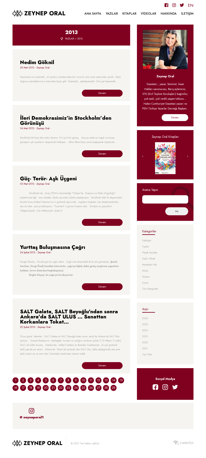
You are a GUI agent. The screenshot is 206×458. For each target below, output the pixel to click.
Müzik (145, 270)
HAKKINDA (169, 13)
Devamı (102, 93)
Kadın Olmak (148, 258)
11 (91, 380)
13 (106, 380)
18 (30, 388)
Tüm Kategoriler (150, 289)
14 (113, 380)
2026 (145, 318)
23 (68, 388)
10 (83, 380)
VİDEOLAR (148, 13)
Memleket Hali (149, 264)
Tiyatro (145, 246)
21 (53, 388)
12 (98, 380)
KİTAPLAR (129, 13)
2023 (145, 336)
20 (46, 388)
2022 (145, 342)
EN (190, 5)
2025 (145, 324)
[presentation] (142, 156)
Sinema (145, 276)
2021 (144, 348)
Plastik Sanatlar (149, 252)
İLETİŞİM (187, 13)
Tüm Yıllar (147, 354)
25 (83, 388)
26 (91, 388)
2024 (145, 330)
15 (121, 380)
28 (106, 388)
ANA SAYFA (92, 13)
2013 (80, 39)
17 (23, 388)
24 (76, 388)
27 (98, 388)
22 (60, 388)
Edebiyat (146, 240)
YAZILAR (112, 13)
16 (15, 388)
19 (38, 388)
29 (113, 388)
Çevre (145, 282)
